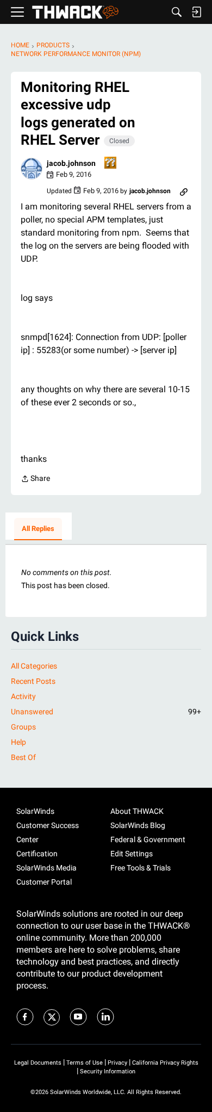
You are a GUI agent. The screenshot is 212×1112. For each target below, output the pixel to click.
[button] (31, 169)
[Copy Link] (183, 191)
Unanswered (106, 711)
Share (35, 479)
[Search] (176, 12)
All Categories (34, 666)
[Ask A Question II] (110, 163)
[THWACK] (75, 12)
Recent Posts (33, 681)
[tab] (38, 529)
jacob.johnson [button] (71, 163)
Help (18, 742)
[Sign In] (196, 12)
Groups (23, 726)
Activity (23, 696)
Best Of (23, 757)
